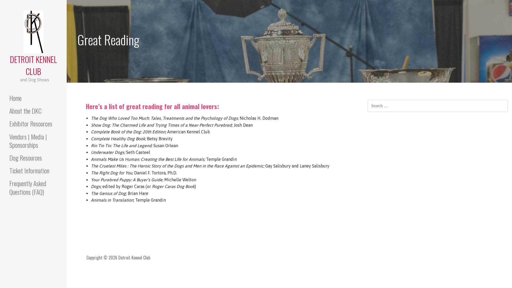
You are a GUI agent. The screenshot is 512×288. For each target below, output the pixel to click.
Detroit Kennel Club (33, 65)
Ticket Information (29, 170)
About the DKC (25, 110)
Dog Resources (25, 157)
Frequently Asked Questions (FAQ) (27, 187)
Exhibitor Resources (30, 123)
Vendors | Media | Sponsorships (28, 141)
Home (15, 98)
